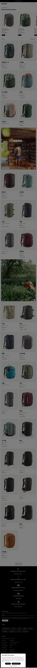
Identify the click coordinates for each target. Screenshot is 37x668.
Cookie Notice (18, 660)
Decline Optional (16, 663)
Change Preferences (13, 665)
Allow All (8, 663)
